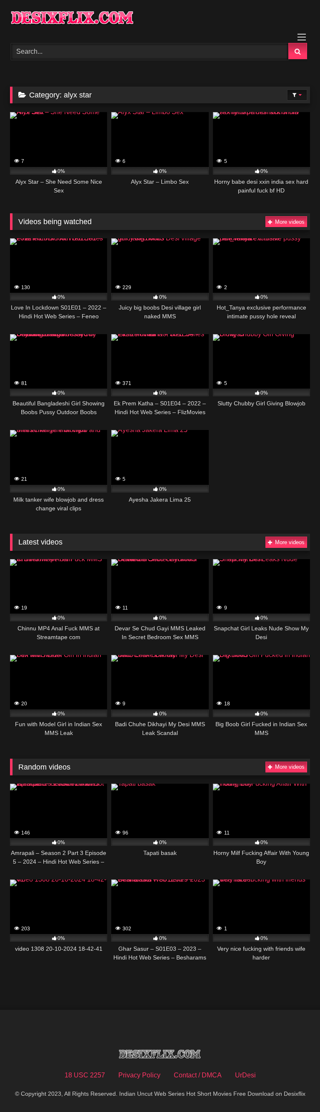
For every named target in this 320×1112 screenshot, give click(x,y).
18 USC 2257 (85, 1075)
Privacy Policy (139, 1075)
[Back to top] (294, 1087)
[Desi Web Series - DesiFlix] (160, 18)
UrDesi (245, 1075)
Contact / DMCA (198, 1075)
